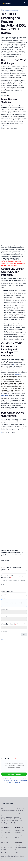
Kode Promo (4, 631)
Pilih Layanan (4, 609)
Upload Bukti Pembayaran (8, 758)
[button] (24, 3)
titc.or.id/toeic (5, 395)
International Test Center (7, 381)
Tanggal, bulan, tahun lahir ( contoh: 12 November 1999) (11, 568)
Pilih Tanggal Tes (5, 616)
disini (7, 125)
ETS (14, 364)
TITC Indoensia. (19, 374)
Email (2, 584)
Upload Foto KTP (5, 598)
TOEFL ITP (5, 118)
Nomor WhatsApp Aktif (7, 591)
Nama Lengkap (5, 560)
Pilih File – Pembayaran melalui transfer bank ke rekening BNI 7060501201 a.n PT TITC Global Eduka (14, 765)
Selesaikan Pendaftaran (14, 774)
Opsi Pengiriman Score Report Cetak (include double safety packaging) (13, 623)
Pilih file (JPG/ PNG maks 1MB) (14, 603)
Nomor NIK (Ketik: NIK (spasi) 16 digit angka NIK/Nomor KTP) (12, 576)
